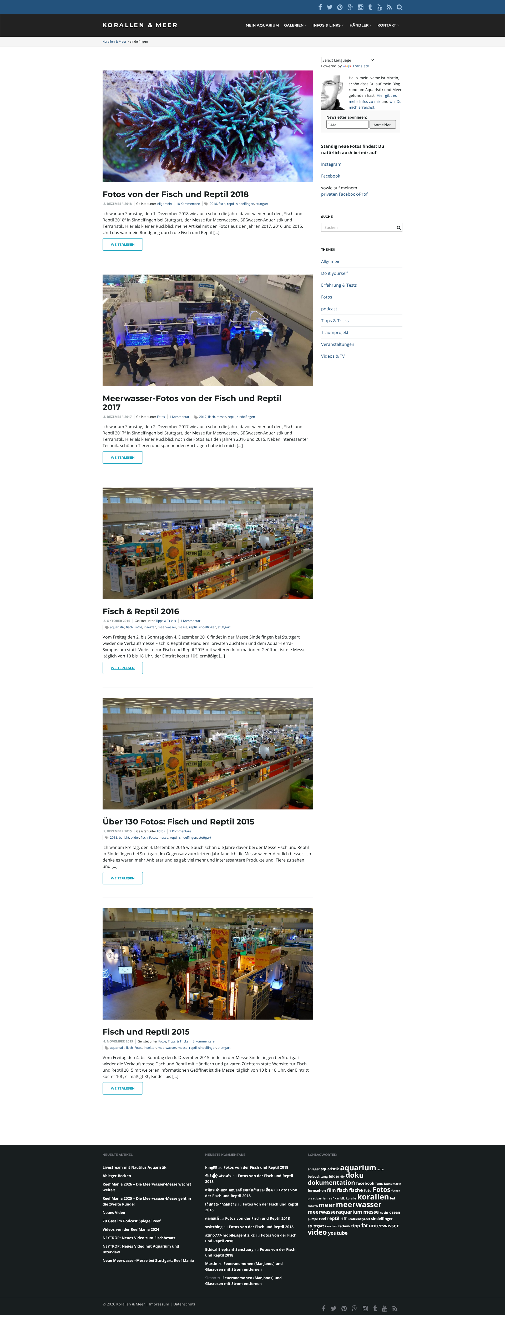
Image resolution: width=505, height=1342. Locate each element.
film (331, 1190)
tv (364, 1224)
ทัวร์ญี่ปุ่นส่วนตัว (218, 1175)
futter (395, 1191)
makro (313, 1206)
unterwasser (384, 1225)
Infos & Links (327, 25)
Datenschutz (184, 1304)
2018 (213, 203)
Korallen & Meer (140, 25)
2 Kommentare (180, 831)
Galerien (294, 25)
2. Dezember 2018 (117, 203)
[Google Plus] (350, 7)
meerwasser (167, 627)
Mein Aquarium (262, 25)
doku (355, 1175)
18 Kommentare (188, 203)
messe (221, 416)
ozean (394, 1212)
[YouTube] (379, 7)
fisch (222, 203)
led (392, 1198)
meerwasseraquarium (335, 1211)
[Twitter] (329, 7)
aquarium (358, 1167)
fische (356, 1190)
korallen (373, 1196)
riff (343, 1218)
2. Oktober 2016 (116, 621)
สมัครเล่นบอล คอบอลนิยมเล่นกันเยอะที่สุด (239, 1189)
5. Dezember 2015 (117, 831)
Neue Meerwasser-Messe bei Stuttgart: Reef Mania (148, 1260)
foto (368, 1190)
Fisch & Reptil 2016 (141, 611)
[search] (399, 7)
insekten (150, 627)
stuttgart (262, 203)
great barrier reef (321, 1198)
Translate (360, 65)
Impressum (159, 1304)
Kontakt (387, 25)
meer (327, 1205)
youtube (338, 1232)
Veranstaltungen (337, 344)
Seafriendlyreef (359, 1219)
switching (214, 1226)
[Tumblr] (370, 7)
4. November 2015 (118, 1041)
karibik (340, 1198)
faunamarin (392, 1184)
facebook (365, 1183)
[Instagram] (360, 7)
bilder (135, 837)
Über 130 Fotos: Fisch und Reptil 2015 (178, 822)
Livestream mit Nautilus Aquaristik (134, 1167)
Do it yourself (334, 273)
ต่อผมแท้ (212, 1218)
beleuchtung (318, 1176)
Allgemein (164, 203)
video (317, 1232)
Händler (360, 25)
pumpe (313, 1219)
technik (344, 1226)
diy (342, 1176)
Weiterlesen (123, 244)
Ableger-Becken (117, 1175)
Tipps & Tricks (165, 621)
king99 (211, 1167)
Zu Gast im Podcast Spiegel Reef (131, 1220)
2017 (202, 416)
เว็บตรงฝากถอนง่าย (220, 1204)
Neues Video (114, 1212)
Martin (211, 1263)
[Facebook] (320, 7)
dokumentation (331, 1182)
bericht (124, 837)
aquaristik (117, 627)
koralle (351, 1198)
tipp (355, 1226)
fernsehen (317, 1190)
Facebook (330, 176)
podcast (329, 309)
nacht (384, 1212)
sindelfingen (245, 203)
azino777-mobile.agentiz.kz (230, 1235)
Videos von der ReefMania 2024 (131, 1229)
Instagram (331, 164)
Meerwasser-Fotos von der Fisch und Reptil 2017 (192, 402)
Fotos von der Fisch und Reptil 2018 (176, 194)
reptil (231, 203)
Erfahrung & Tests (339, 285)
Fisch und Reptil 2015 (146, 1032)
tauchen (331, 1226)
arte (380, 1169)
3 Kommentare (204, 1041)
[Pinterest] (340, 7)
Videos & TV (333, 356)
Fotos (161, 416)
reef (322, 1218)
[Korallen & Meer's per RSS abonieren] (389, 7)
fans (379, 1183)
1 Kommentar (179, 416)
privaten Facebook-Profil (345, 194)
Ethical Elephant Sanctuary (229, 1249)
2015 (113, 837)
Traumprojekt (335, 332)
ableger (314, 1169)
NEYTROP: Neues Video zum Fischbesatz (139, 1237)
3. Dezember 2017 (117, 416)
